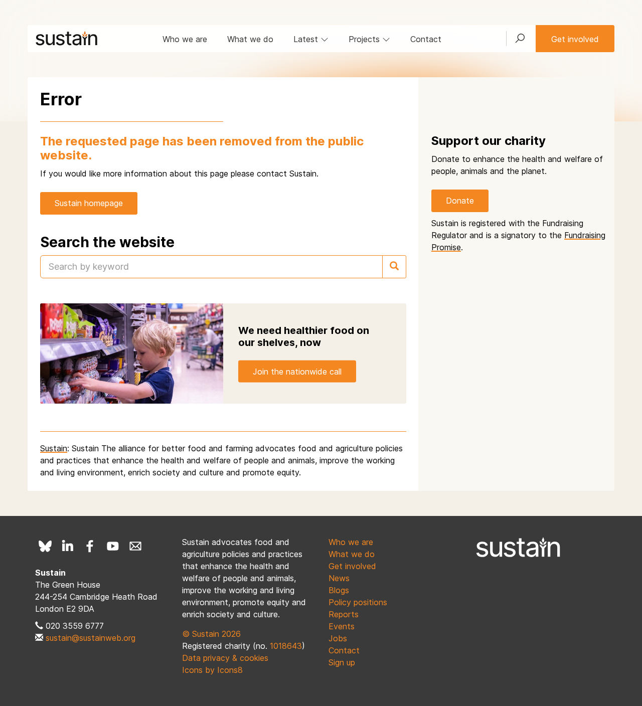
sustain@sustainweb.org (90, 638)
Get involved (575, 39)
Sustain (53, 448)
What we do (250, 39)
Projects (365, 39)
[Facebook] (90, 546)
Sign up (342, 662)
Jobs (338, 638)
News (339, 578)
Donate (460, 201)
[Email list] (135, 546)
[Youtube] (113, 546)
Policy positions (358, 602)
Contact (425, 39)
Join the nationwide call (297, 371)
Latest (306, 39)
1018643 (286, 646)
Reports (344, 614)
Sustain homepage (89, 203)
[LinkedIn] (68, 546)
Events (342, 626)
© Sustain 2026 (211, 634)
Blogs (339, 590)
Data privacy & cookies (225, 658)
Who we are (185, 39)
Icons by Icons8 (212, 670)
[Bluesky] (45, 546)
